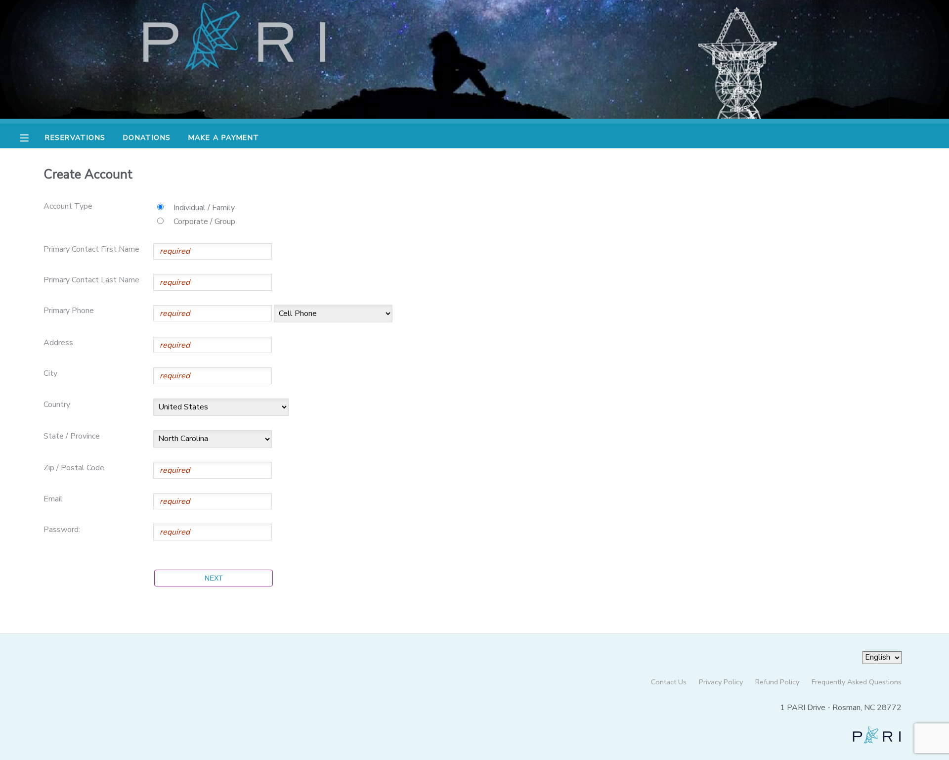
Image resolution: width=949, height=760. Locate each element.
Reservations (75, 137)
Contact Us (669, 682)
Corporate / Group (204, 221)
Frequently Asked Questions (857, 682)
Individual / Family (204, 207)
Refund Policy (777, 682)
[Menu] (31, 137)
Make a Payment (223, 137)
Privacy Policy (721, 682)
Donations (147, 137)
